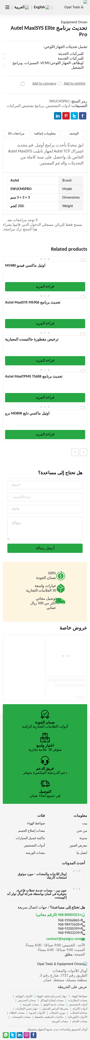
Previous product (83, 452)
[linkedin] (20, 1035)
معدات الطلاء (16, 1013)
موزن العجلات (57, 1013)
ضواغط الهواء (79, 996)
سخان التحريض (27, 1000)
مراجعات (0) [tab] (16, 133)
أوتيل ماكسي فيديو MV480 (25, 266)
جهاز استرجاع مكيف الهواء (51, 996)
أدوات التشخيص (58, 106)
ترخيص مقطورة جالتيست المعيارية (31, 339)
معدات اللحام (79, 1021)
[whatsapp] (6, 1035)
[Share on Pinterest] (66, 115)
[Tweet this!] (74, 115)
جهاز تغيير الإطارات (26, 1008)
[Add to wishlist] (59, 83)
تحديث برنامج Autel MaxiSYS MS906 (32, 302)
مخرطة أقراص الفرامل (55, 1008)
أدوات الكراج (80, 1008)
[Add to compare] (22, 83)
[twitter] (13, 1035)
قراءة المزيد (45, 287)
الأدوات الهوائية (23, 996)
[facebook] (33, 1035)
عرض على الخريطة (72, 987)
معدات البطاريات (77, 1000)
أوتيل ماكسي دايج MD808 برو (27, 413)
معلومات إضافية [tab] (45, 133)
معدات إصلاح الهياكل (51, 1000)
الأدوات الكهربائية (77, 1017)
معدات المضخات (20, 1017)
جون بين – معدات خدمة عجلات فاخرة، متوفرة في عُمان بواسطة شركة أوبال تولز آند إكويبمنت (37, 894)
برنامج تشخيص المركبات (25, 106)
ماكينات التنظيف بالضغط (49, 1017)
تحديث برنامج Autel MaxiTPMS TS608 (33, 376)
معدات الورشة (31, 1004)
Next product (75, 452)
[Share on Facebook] (82, 115)
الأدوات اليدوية (37, 1013)
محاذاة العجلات (78, 1013)
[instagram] (27, 1035)
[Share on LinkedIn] (57, 115)
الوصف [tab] (74, 133)
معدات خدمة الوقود (53, 1004)
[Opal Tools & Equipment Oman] (73, 15)
